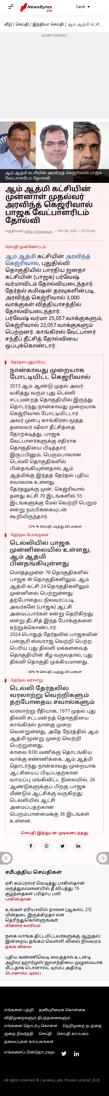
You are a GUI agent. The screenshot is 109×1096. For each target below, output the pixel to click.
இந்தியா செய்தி (48, 24)
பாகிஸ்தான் (18, 899)
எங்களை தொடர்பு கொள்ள (30, 1026)
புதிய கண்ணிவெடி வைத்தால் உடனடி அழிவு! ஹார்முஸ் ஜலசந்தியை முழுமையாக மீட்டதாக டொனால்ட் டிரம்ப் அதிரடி (54, 963)
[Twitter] (62, 846)
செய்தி (22, 24)
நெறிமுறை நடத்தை (82, 1026)
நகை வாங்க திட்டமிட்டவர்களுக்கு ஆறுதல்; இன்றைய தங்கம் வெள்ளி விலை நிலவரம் (53, 939)
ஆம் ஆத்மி (20, 257)
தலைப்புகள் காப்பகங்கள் (29, 1042)
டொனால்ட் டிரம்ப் (23, 973)
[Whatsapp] (46, 846)
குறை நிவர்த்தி (18, 1034)
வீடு (8, 24)
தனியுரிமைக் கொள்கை (62, 1010)
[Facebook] (30, 846)
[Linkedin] (78, 846)
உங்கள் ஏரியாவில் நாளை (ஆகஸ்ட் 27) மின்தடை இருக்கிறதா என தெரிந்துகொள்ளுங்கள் (48, 915)
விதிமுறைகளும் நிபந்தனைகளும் (37, 1018)
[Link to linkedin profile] (76, 1053)
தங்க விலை (18, 947)
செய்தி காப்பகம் (73, 1034)
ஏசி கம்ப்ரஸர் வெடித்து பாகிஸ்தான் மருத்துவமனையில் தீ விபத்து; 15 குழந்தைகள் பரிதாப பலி (45, 889)
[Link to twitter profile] (63, 1053)
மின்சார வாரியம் (23, 926)
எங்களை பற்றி (19, 1010)
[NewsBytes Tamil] (36, 7)
